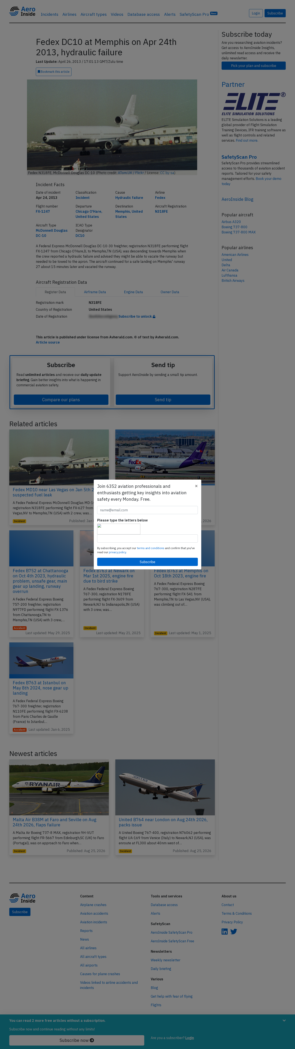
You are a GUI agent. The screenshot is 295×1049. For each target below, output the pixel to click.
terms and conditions (151, 548)
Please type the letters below (122, 520)
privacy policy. (118, 552)
